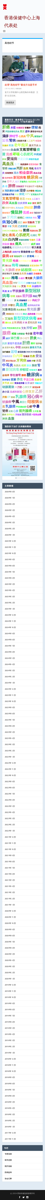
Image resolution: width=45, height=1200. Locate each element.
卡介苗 (28, 333)
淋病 (5, 418)
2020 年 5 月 (10, 954)
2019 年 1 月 (10, 1053)
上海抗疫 (7, 251)
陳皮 (25, 313)
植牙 (17, 181)
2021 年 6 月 (10, 874)
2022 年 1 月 (10, 830)
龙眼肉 (19, 296)
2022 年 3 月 (10, 818)
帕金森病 (26, 172)
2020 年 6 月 (10, 948)
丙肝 (19, 168)
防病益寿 (8, 1172)
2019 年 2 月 (10, 1046)
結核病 (26, 269)
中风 (30, 135)
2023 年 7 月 (10, 720)
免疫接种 (24, 164)
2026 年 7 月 (10, 498)
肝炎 (33, 337)
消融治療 (12, 168)
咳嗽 (12, 296)
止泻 (14, 322)
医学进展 (8, 1160)
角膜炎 (17, 365)
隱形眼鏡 (26, 414)
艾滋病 (9, 318)
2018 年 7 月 (10, 1089)
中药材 (38, 154)
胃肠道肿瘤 (19, 383)
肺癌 (12, 185)
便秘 (34, 127)
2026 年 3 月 (10, 522)
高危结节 (18, 256)
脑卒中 (26, 244)
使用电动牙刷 (34, 305)
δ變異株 (28, 217)
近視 (11, 411)
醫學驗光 (11, 414)
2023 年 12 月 (10, 689)
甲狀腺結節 (21, 406)
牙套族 (28, 198)
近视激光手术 (37, 194)
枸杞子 (36, 300)
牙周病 (12, 217)
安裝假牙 (20, 186)
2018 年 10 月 (10, 1071)
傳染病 (38, 190)
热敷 (32, 356)
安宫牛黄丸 (10, 207)
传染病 (38, 140)
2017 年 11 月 (10, 1139)
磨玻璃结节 (7, 273)
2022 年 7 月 (10, 794)
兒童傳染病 (9, 309)
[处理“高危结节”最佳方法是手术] (22, 68)
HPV (27, 194)
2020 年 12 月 (10, 911)
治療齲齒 (21, 333)
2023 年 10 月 (10, 701)
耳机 (31, 168)
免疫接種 (32, 181)
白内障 (18, 355)
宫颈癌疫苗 (7, 356)
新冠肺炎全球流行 (21, 247)
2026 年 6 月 (10, 504)
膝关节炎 (33, 145)
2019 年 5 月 (10, 1028)
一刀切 (18, 387)
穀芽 (24, 256)
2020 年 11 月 (10, 917)
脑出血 (8, 265)
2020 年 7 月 (10, 942)
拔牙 (8, 338)
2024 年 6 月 (10, 652)
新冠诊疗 (38, 136)
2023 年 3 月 (10, 744)
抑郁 (29, 328)
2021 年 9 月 (10, 855)
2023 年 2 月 (10, 750)
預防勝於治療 (12, 190)
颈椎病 (22, 282)
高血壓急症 (21, 309)
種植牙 (35, 270)
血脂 (11, 418)
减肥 (33, 244)
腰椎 (23, 375)
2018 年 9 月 (10, 1077)
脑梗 (34, 365)
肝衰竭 (30, 256)
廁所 (40, 370)
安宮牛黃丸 (10, 347)
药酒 (11, 145)
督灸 (12, 244)
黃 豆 (37, 256)
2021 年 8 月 (10, 861)
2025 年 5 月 (10, 584)
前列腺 (27, 295)
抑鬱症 (11, 305)
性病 (15, 261)
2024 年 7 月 (10, 646)
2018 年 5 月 (10, 1102)
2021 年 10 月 (10, 849)
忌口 (20, 222)
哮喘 (16, 153)
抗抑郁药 (9, 177)
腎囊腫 (26, 356)
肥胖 (18, 270)
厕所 (25, 222)
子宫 (10, 226)
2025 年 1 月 (10, 609)
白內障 (13, 239)
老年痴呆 (21, 144)
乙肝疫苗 (23, 226)
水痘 (13, 127)
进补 (27, 131)
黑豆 (22, 131)
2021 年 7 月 (10, 868)
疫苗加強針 (34, 164)
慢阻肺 (16, 212)
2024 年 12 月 (10, 615)
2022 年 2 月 (10, 824)
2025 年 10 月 (10, 553)
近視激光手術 (8, 194)
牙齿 (14, 286)
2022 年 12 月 (10, 763)
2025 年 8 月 (10, 565)
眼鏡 (13, 397)
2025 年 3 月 (10, 596)
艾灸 (23, 328)
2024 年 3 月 (10, 670)
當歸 (29, 360)
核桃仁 (20, 217)
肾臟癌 (5, 145)
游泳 (28, 365)
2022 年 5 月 (10, 806)
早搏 (28, 286)
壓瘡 (41, 270)
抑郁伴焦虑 (34, 159)
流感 (9, 154)
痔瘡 (17, 194)
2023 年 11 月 (10, 695)
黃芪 (38, 244)
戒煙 (23, 365)
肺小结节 (25, 338)
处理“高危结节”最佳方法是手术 (21, 84)
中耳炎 (7, 364)
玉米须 (16, 273)
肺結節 (28, 207)
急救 (25, 168)
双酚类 (31, 222)
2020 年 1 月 (10, 978)
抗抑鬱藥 (30, 190)
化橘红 (33, 235)
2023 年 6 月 (10, 726)
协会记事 (8, 1178)
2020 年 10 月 (10, 923)
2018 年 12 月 (10, 1059)
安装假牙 (33, 370)
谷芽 (12, 256)
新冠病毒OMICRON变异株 (29, 351)
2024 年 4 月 (10, 664)
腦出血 (8, 322)
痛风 (18, 243)
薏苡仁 (23, 402)
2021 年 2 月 (10, 898)
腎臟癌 (32, 239)
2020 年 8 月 (10, 935)
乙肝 (38, 391)
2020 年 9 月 (10, 929)
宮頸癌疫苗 (24, 265)
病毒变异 (10, 300)
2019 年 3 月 (10, 1040)
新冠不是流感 (15, 343)
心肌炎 (22, 136)
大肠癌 (10, 269)
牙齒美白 (24, 181)
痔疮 (35, 217)
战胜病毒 (32, 313)
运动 (14, 351)
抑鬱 (34, 360)
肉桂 (19, 322)
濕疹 (5, 136)
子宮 (20, 230)
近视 (5, 140)
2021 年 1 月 (10, 905)
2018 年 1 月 (10, 1126)
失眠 (15, 226)
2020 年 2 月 (10, 972)
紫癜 (13, 379)
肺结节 (13, 136)
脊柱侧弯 (15, 375)
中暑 (36, 406)
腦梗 (12, 383)
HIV (15, 282)
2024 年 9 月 (10, 633)
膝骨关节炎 (36, 347)
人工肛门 (36, 198)
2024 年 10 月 (10, 627)
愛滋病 (12, 158)
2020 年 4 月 (10, 960)
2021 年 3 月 (10, 892)
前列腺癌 (25, 410)
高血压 (8, 163)
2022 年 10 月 (10, 775)
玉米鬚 (35, 411)
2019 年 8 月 (10, 1009)
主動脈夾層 (21, 140)
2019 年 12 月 (10, 985)
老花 (22, 198)
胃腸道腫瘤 (24, 239)
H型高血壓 (36, 414)
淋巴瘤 (15, 338)
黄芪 (34, 203)
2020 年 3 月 (10, 966)
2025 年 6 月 (10, 578)
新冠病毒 (19, 177)
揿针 (33, 343)
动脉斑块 (8, 387)
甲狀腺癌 (18, 291)
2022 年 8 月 (10, 787)
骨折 (4, 226)
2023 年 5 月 (10, 732)
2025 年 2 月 (10, 602)
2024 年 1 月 (10, 683)
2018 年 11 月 (10, 1065)
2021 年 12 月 (10, 837)
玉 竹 (17, 164)
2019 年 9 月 (10, 1003)
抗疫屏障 (22, 203)
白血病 (15, 149)
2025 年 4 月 (10, 590)
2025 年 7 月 (10, 572)
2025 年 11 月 (10, 547)
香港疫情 (25, 251)
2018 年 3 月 (10, 1114)
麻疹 (30, 203)
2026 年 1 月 (10, 535)
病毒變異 (9, 173)
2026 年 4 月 (10, 516)
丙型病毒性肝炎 (12, 131)
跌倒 (5, 202)
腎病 (12, 140)
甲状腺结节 (30, 186)
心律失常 (27, 387)
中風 (15, 401)
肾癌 (5, 411)
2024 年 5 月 (10, 658)
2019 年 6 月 (10, 1022)
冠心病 (11, 221)
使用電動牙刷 (25, 260)
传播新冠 (20, 127)
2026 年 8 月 (10, 491)
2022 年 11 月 (10, 769)
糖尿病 (32, 177)
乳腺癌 (21, 396)
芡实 (23, 286)
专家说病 (19, 88)
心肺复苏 (28, 391)
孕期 (18, 347)
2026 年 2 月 (10, 528)
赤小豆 (5, 391)
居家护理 (16, 251)
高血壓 (21, 304)
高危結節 (20, 207)
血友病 (22, 273)
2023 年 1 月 (10, 757)
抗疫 (5, 305)
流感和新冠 (16, 391)
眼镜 (4, 159)
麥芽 (35, 328)
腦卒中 (40, 181)
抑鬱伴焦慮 (31, 283)
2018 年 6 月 (10, 1096)
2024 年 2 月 (10, 676)
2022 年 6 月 (10, 800)
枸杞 (35, 296)
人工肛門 (31, 140)
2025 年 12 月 (10, 541)
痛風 (12, 235)
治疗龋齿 (6, 351)
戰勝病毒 (34, 230)
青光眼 (7, 260)
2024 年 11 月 (10, 621)
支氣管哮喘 (28, 149)
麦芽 (30, 300)
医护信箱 (8, 1166)
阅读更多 (10, 102)
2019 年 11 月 (10, 991)
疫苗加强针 (35, 265)
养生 (20, 379)
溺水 (16, 172)
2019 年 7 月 (10, 1015)
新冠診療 (36, 387)
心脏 (15, 411)
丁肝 (37, 222)
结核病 (33, 401)
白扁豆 (30, 273)
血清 (27, 383)
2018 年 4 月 (10, 1108)
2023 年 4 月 (10, 738)
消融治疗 (39, 383)
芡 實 (25, 322)
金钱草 (5, 375)
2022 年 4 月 (10, 812)
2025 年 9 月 (10, 559)
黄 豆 (10, 291)
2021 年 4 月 (10, 886)
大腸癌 (38, 277)
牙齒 (19, 286)
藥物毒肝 (6, 212)
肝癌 (6, 127)
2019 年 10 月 (10, 997)
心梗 (29, 406)
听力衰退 (36, 247)
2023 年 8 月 (10, 713)
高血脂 (13, 203)
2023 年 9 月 (10, 707)
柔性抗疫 (32, 322)
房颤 (4, 397)
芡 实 (16, 300)
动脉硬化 (7, 247)
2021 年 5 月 (10, 880)
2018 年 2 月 (10, 1120)
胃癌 (26, 230)
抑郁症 (24, 370)
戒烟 (14, 333)
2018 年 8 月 (10, 1083)
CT (9, 397)
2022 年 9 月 (10, 781)
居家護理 (25, 347)
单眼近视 (18, 313)
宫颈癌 (34, 260)
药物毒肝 (23, 300)
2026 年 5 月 (10, 510)
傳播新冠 (10, 313)
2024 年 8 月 (10, 639)
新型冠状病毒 (25, 318)
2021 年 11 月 (10, 843)
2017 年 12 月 (10, 1133)
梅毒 (15, 265)
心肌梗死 (26, 154)
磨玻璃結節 (11, 360)
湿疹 (23, 190)
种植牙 (8, 278)
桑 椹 (5, 186)
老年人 (11, 181)
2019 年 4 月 (10, 1034)
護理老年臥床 (36, 131)
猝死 (21, 194)
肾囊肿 (28, 127)
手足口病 (23, 159)
